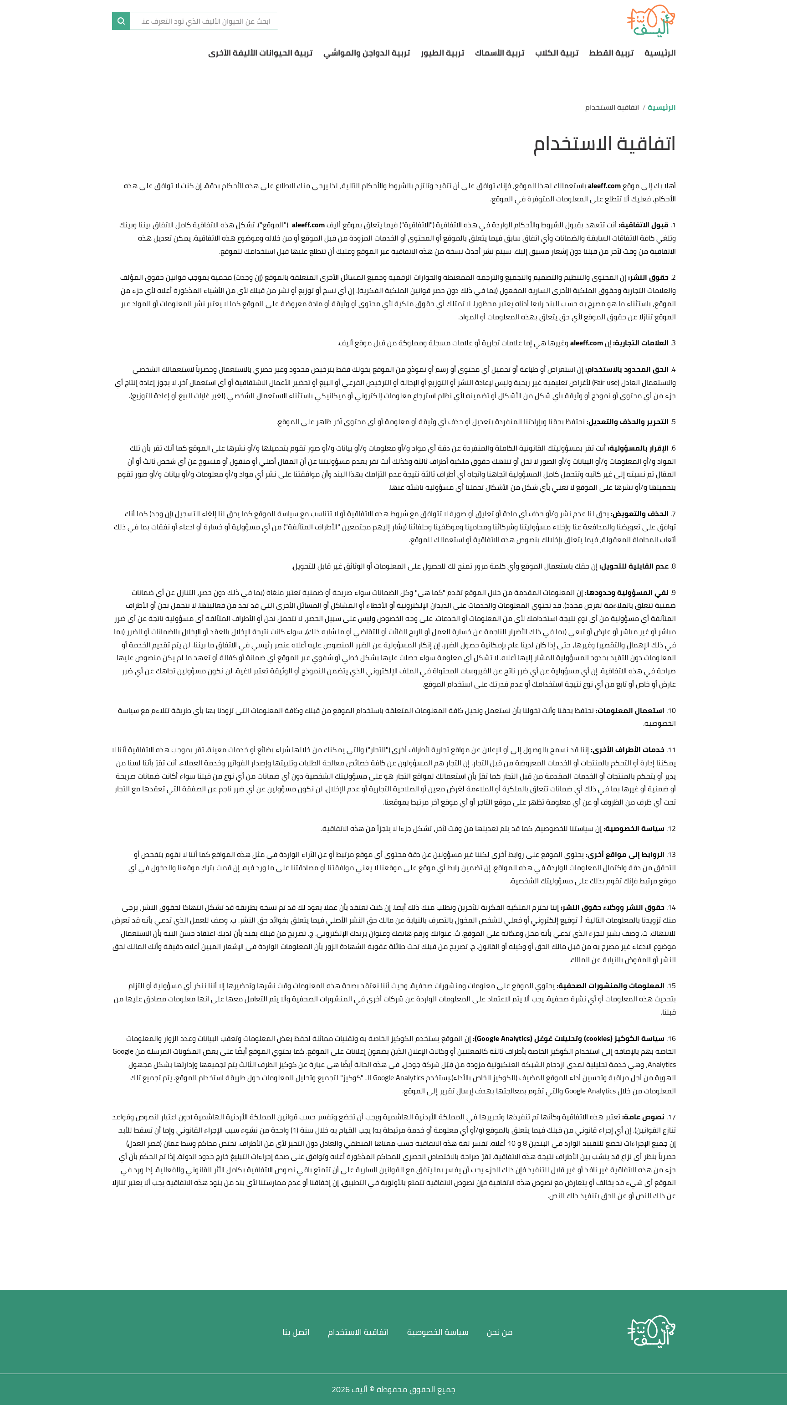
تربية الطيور (442, 52)
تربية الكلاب (556, 52)
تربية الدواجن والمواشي (366, 52)
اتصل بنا (296, 1331)
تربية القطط (611, 52)
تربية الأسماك (499, 52)
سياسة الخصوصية (438, 1331)
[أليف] (651, 21)
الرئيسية (660, 52)
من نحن (500, 1331)
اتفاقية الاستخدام (358, 1331)
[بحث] (121, 21)
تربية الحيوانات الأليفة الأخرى (260, 52)
